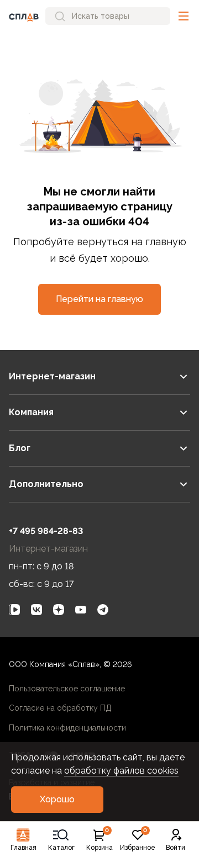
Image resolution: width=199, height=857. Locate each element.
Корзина (99, 839)
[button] (183, 16)
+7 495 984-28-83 (46, 531)
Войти (175, 847)
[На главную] (24, 16)
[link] (14, 609)
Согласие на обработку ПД (60, 707)
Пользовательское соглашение (67, 688)
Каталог (61, 847)
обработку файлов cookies (121, 770)
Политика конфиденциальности (67, 727)
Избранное (137, 839)
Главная (23, 847)
